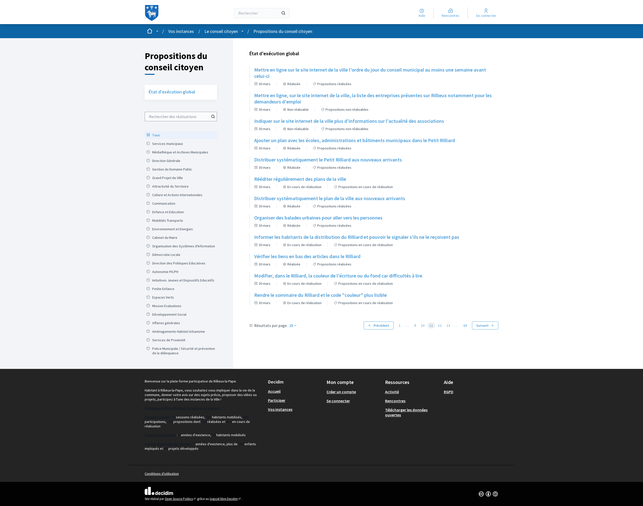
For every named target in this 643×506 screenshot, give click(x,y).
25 (291, 325)
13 (448, 325)
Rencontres (395, 400)
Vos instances (181, 31)
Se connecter (338, 400)
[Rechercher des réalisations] (213, 116)
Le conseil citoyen (221, 31)
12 (440, 325)
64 (465, 325)
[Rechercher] (283, 13)
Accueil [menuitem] (274, 391)
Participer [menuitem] (276, 400)
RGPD (448, 391)
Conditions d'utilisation (162, 473)
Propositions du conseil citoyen (282, 31)
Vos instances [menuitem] (280, 409)
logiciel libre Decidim (225, 499)
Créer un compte (341, 391)
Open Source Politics (180, 499)
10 (422, 325)
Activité (392, 391)
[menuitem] (181, 135)
